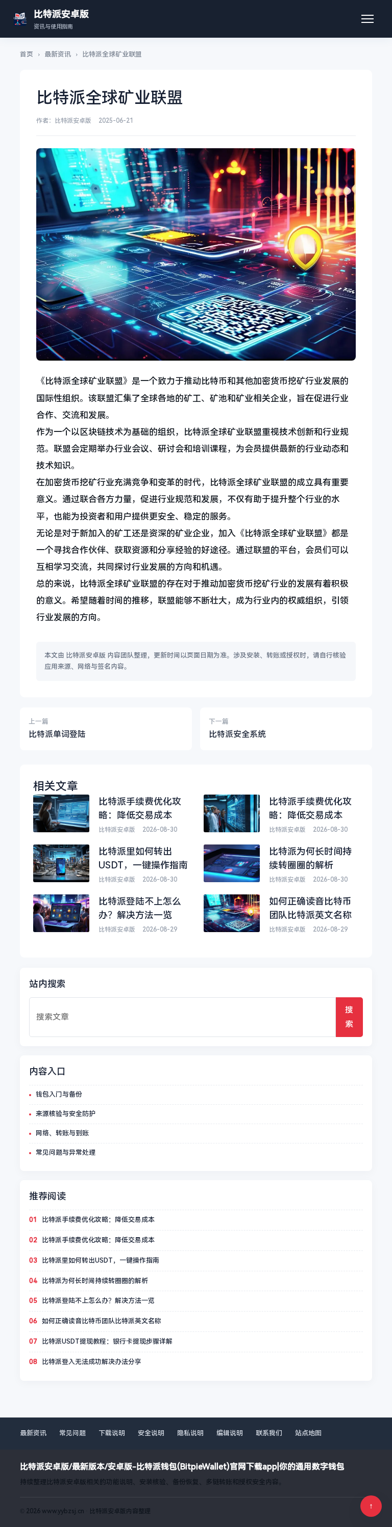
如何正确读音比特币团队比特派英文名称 (101, 1321)
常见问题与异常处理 (65, 1152)
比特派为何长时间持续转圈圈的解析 (95, 1281)
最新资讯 (57, 54)
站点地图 (308, 1433)
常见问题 (72, 1433)
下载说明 (112, 1433)
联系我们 (269, 1433)
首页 (26, 54)
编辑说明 (229, 1433)
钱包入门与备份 (59, 1094)
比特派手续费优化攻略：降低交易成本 (98, 1219)
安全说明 (151, 1433)
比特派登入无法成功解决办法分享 (91, 1362)
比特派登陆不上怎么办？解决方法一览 (98, 1300)
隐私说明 (190, 1433)
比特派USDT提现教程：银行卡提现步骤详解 (107, 1341)
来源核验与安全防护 (65, 1113)
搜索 (349, 1017)
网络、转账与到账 (62, 1133)
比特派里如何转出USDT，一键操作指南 (100, 1260)
